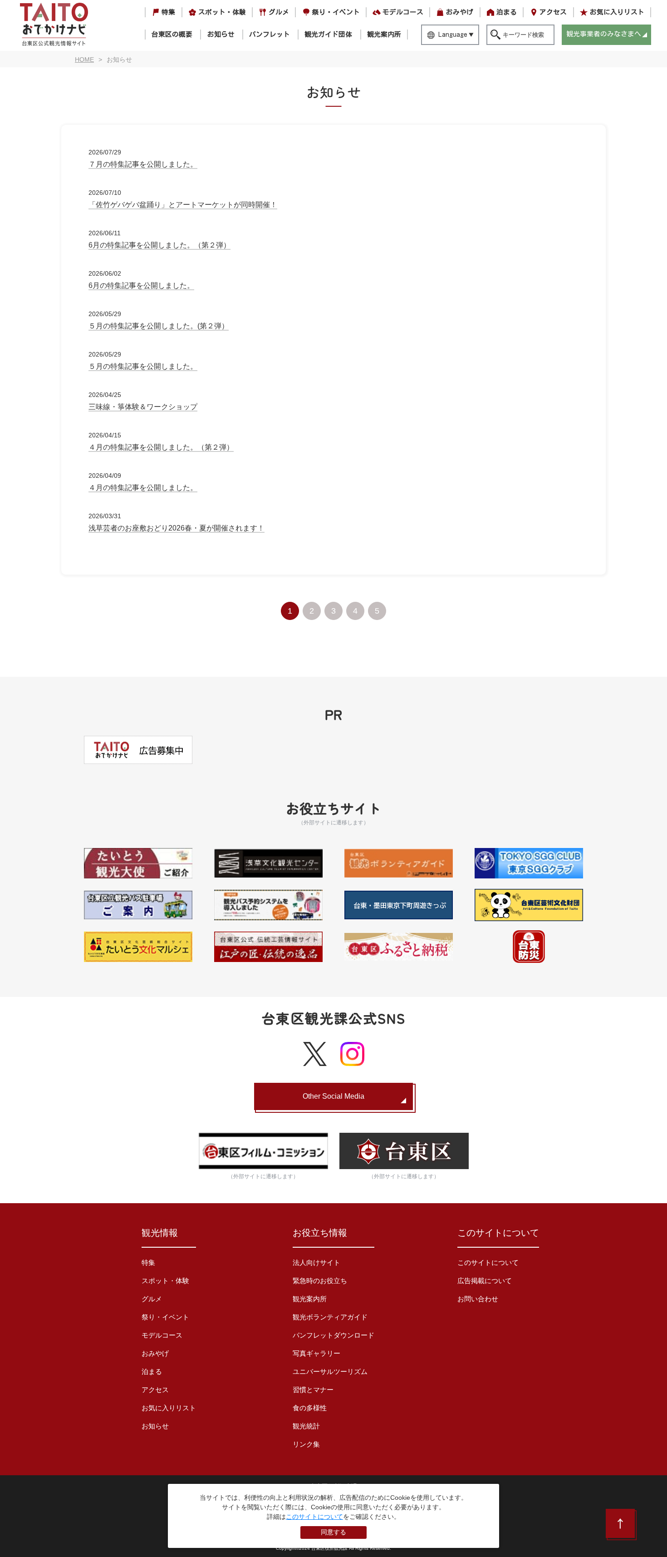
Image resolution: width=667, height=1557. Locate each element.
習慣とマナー (313, 1389)
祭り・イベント (336, 12)
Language (452, 34)
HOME (84, 59)
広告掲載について (484, 1280)
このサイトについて (488, 1262)
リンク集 (306, 1444)
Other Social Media (333, 1096)
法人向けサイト (316, 1262)
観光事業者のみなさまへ (603, 33)
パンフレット (269, 34)
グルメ (279, 12)
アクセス (553, 12)
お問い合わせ (477, 1299)
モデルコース (403, 12)
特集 (168, 12)
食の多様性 (310, 1408)
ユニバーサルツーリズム (330, 1371)
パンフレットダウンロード (333, 1335)
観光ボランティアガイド (330, 1317)
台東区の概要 (172, 34)
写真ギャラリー (316, 1353)
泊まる (506, 12)
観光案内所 (384, 34)
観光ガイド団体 (328, 34)
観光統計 (306, 1426)
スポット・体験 (222, 12)
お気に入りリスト (617, 12)
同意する (333, 1532)
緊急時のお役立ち (320, 1280)
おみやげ (459, 12)
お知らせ (221, 34)
